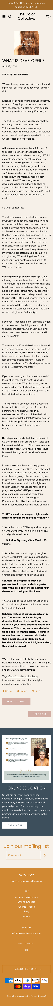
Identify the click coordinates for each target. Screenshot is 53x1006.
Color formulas (16, 676)
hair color (26, 680)
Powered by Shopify (39, 996)
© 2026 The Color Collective (18, 996)
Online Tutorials (26, 901)
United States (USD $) (26, 969)
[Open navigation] (4, 16)
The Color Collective (26, 16)
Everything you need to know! (26, 880)
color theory (31, 676)
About (26, 916)
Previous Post (16, 701)
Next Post (39, 714)
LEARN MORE (15, 825)
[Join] (45, 855)
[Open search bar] (11, 16)
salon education (23, 683)
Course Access (26, 906)
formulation (8, 680)
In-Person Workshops (26, 897)
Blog (26, 911)
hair (18, 680)
